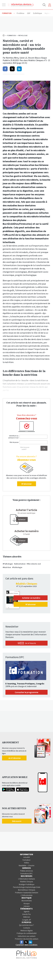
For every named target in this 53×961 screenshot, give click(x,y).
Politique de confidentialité (26, 933)
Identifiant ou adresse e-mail (13, 437)
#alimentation (20, 564)
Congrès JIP (26, 920)
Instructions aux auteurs (26, 936)
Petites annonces (26, 871)
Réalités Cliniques (26, 881)
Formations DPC (26, 873)
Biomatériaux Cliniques (26, 890)
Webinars (26, 917)
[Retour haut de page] (48, 954)
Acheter (22, 540)
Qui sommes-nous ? (26, 925)
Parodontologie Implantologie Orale (26, 887)
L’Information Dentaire (26, 879)
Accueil (4, 35)
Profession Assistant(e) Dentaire (26, 892)
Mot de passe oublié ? (24, 448)
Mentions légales (27, 930)
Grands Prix (26, 914)
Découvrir (16, 821)
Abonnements (26, 900)
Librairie (26, 906)
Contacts (26, 928)
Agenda (26, 911)
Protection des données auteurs (26, 939)
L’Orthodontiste (26, 895)
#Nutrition (7, 567)
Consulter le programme (26, 692)
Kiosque (26, 903)
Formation (11, 35)
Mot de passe (14, 442)
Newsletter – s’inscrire (26, 865)
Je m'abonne (14, 758)
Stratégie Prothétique (26, 884)
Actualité (26, 857)
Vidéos (26, 863)
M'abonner (26, 483)
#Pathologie (8, 564)
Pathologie (22, 35)
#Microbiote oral (34, 564)
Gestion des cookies (26, 945)
